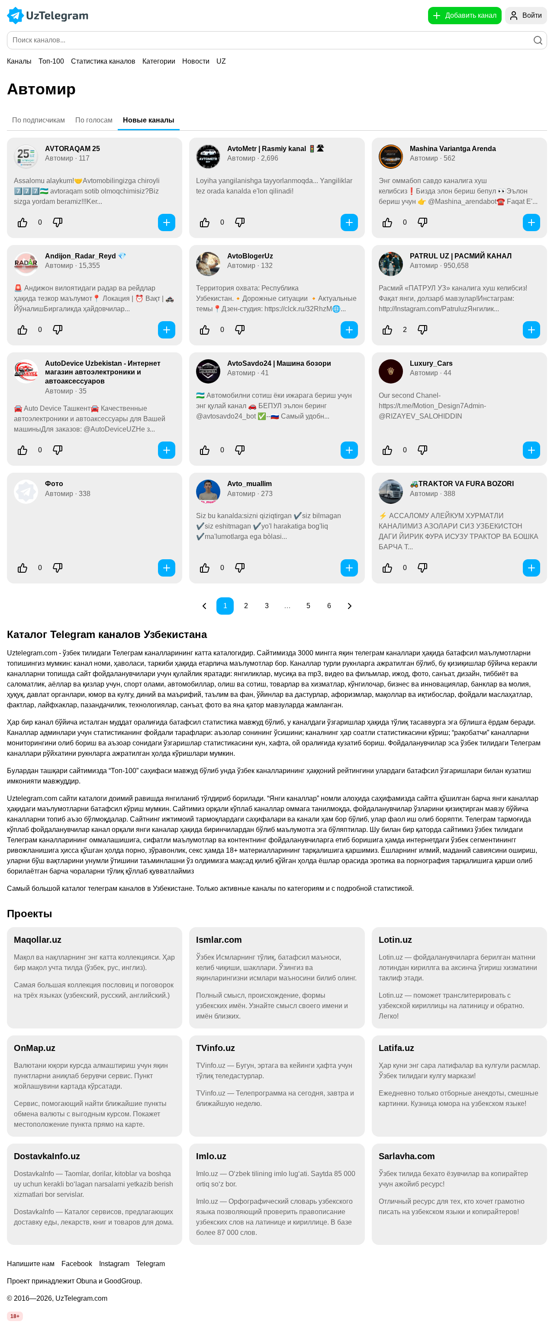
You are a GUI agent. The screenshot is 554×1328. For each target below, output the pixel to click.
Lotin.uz (395, 939)
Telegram (150, 1263)
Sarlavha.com (407, 1156)
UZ (221, 61)
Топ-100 (51, 61)
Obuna (86, 1281)
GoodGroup (122, 1281)
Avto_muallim (249, 483)
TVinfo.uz (215, 1048)
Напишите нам (31, 1263)
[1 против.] (422, 329)
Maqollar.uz (37, 939)
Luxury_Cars (431, 363)
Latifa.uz (396, 1048)
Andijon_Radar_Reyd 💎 (85, 256)
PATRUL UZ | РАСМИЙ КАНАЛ (461, 256)
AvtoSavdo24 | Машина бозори (279, 363)
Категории (158, 61)
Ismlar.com (219, 939)
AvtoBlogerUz (250, 256)
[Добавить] (166, 222)
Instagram (114, 1263)
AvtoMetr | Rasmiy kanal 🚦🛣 (275, 148)
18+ (14, 1316)
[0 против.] (57, 222)
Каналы (19, 61)
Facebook (76, 1263)
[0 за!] (22, 222)
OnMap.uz (34, 1048)
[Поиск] (538, 40)
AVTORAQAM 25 (72, 148)
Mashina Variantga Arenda (453, 148)
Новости (195, 61)
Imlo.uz (211, 1156)
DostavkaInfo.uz (47, 1156)
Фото (54, 483)
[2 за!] (387, 329)
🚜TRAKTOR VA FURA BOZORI (462, 483)
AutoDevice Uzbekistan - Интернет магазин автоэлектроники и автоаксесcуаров (103, 372)
